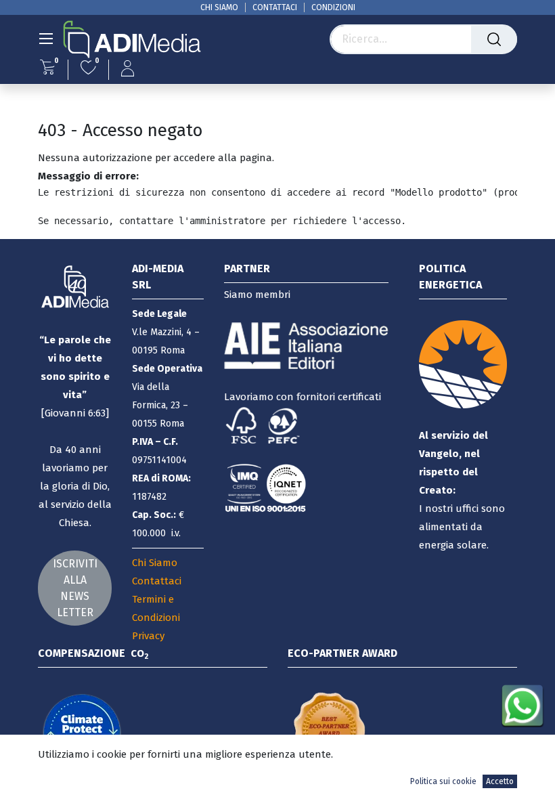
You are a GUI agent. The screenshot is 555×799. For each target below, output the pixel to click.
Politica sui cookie (443, 781)
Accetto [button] (500, 781)
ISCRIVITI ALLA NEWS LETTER (75, 588)
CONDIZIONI (333, 7)
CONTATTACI (274, 7)
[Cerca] (494, 39)
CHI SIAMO (219, 7)
